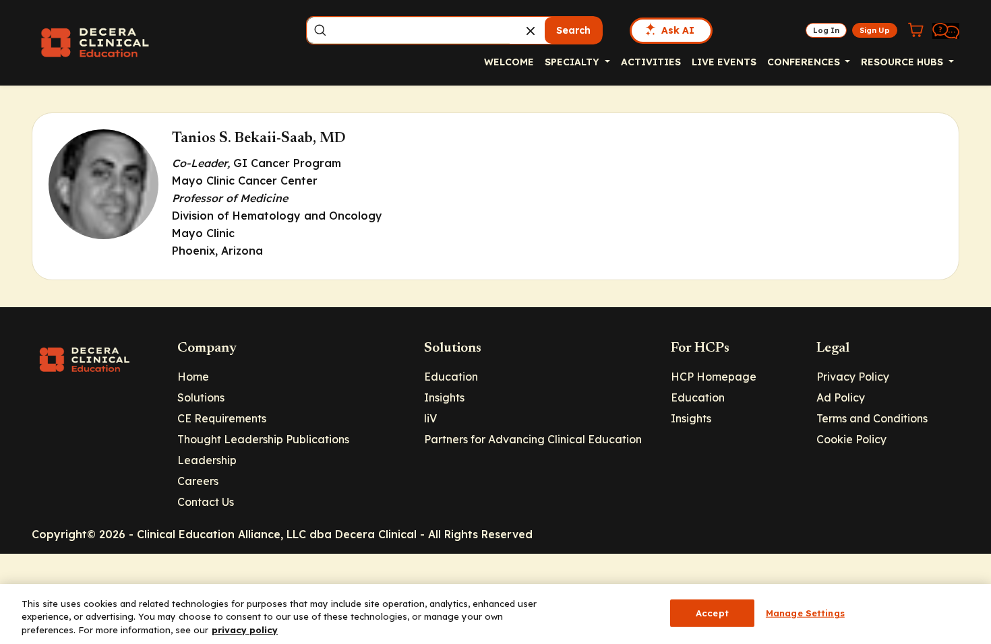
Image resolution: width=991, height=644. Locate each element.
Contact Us (205, 502)
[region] (495, 614)
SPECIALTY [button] (573, 62)
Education (451, 376)
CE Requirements (221, 418)
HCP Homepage (713, 376)
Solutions (200, 397)
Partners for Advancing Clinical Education (533, 439)
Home (193, 376)
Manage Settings (805, 612)
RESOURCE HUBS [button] (903, 62)
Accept (712, 612)
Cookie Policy (851, 439)
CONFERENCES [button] (805, 62)
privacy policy (245, 629)
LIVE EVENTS (724, 62)
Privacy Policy (852, 376)
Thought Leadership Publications (263, 439)
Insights (444, 397)
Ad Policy (840, 397)
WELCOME (509, 62)
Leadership (207, 460)
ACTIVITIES (651, 62)
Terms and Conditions (872, 418)
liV (430, 418)
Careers (197, 481)
